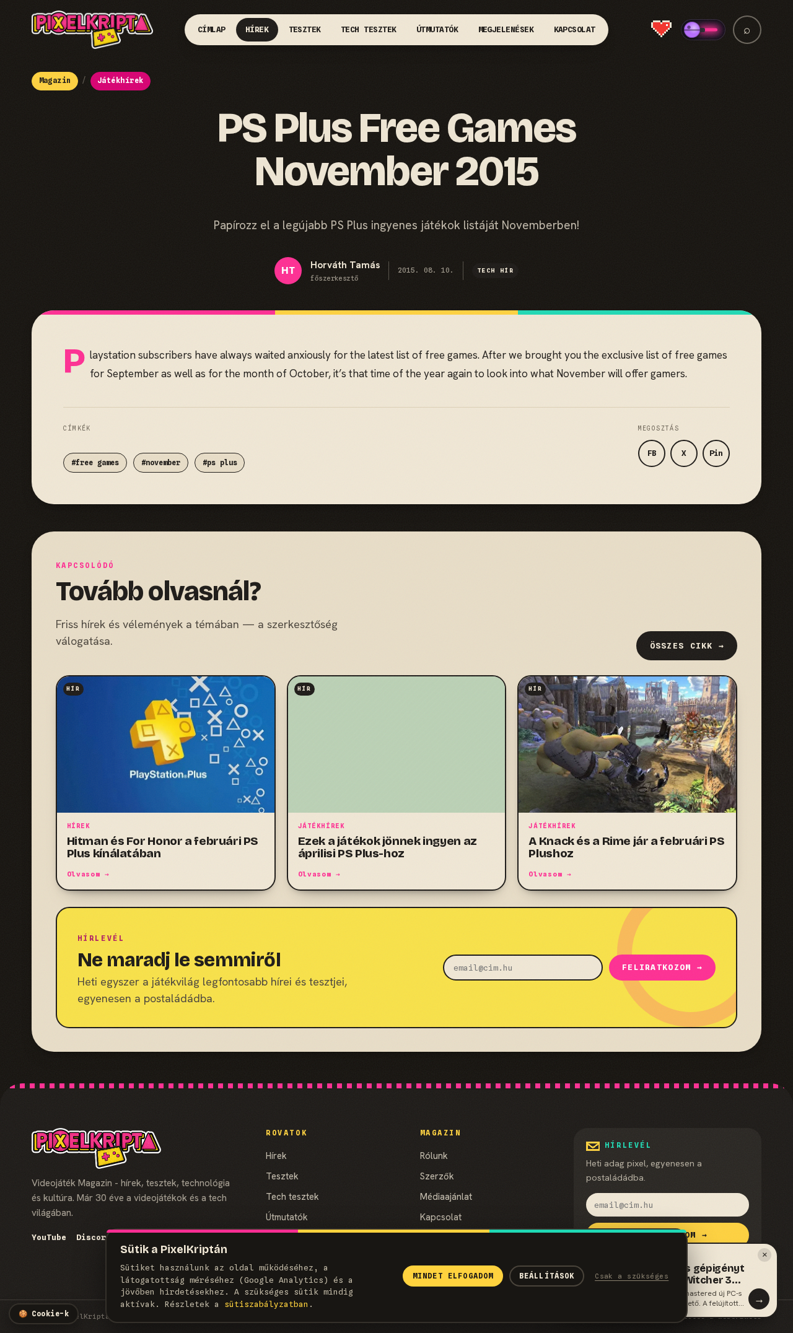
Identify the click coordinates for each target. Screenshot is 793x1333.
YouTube (49, 1237)
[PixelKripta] (92, 30)
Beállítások (547, 1276)
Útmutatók (437, 29)
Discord (93, 1237)
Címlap (212, 29)
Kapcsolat (575, 29)
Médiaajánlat (446, 1196)
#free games (95, 462)
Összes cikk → (687, 645)
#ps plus (220, 462)
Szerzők (437, 1176)
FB (651, 453)
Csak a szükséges (631, 1276)
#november (160, 462)
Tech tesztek (368, 29)
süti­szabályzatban (266, 1304)
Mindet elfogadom (453, 1276)
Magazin (55, 80)
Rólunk (434, 1155)
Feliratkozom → (662, 967)
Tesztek (305, 29)
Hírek (257, 29)
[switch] (703, 29)
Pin (715, 453)
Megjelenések (506, 29)
